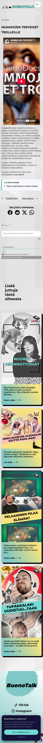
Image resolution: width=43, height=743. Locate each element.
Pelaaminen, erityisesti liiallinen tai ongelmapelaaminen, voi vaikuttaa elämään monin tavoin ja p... (20, 549)
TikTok (23, 705)
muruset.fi (18, 174)
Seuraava (28, 198)
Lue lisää (8, 462)
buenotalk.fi (21, 737)
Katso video (9, 400)
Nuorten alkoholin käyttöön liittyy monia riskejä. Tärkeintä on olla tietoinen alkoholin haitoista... (21, 454)
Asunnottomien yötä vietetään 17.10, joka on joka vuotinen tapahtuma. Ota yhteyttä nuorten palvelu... (21, 391)
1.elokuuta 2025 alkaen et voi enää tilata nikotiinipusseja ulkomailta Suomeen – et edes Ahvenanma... (21, 643)
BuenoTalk (21, 685)
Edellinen (12, 198)
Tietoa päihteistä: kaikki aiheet (22, 186)
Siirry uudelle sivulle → (21, 732)
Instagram (23, 711)
